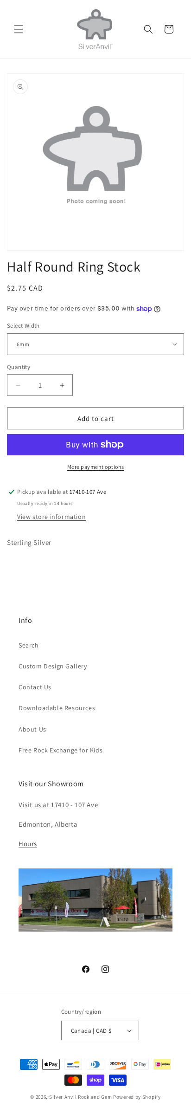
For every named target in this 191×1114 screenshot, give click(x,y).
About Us (32, 729)
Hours (28, 843)
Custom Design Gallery (53, 666)
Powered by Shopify (137, 1097)
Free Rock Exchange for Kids (60, 750)
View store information (51, 516)
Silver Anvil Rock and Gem (80, 1097)
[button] (18, 29)
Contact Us (35, 687)
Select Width (23, 326)
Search (29, 645)
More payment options (95, 466)
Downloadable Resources (57, 708)
